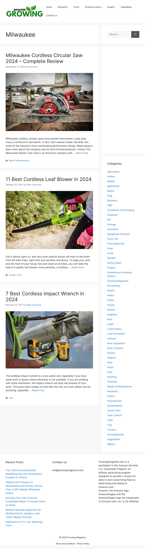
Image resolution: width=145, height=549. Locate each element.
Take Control (114, 415)
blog (109, 195)
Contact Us (51, 15)
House (111, 305)
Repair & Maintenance (19, 160)
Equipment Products (118, 234)
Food (110, 248)
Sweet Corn (114, 410)
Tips (109, 425)
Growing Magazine (117, 281)
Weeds (111, 444)
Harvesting (113, 285)
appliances (113, 186)
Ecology (111, 224)
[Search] (135, 34)
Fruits (76, 7)
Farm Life (112, 238)
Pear (109, 362)
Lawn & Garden (116, 333)
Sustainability (114, 405)
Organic (111, 7)
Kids (109, 319)
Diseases (112, 214)
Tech (19, 275)
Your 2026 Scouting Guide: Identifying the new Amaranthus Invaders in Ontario (24, 474)
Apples (111, 181)
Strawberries (114, 401)
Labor (110, 324)
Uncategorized (115, 434)
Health (111, 290)
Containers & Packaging (120, 210)
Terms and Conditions (65, 544)
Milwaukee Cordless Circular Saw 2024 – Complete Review (44, 58)
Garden (12, 275)
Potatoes (112, 381)
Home (49, 7)
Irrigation (112, 314)
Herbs (110, 295)
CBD (109, 205)
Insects (111, 309)
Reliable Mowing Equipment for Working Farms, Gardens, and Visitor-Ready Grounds (23, 513)
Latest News (114, 329)
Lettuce (111, 338)
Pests (110, 367)
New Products (115, 348)
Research (112, 391)
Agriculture (113, 171)
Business (112, 200)
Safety (111, 396)
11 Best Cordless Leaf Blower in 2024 (49, 179)
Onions (111, 353)
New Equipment (116, 343)
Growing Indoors (93, 7)
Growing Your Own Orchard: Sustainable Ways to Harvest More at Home (25, 501)
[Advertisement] (123, 101)
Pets (109, 372)
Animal (111, 176)
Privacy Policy (83, 544)
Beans (110, 190)
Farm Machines (116, 243)
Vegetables (126, 7)
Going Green (114, 262)
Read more (82, 153)
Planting (111, 377)
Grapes (111, 267)
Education (63, 7)
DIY (109, 219)
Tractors (112, 429)
